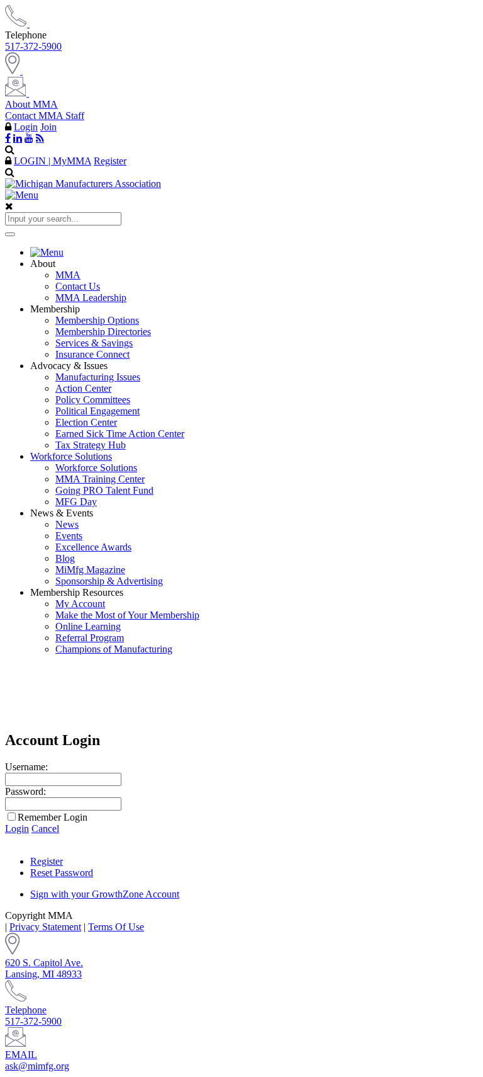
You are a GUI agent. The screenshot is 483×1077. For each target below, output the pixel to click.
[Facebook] (8, 138)
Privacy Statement (45, 926)
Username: (26, 766)
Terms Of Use (116, 926)
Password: (25, 791)
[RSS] (40, 138)
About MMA (31, 104)
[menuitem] (254, 252)
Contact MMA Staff (44, 115)
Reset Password (61, 872)
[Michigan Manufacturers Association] (83, 183)
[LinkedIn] (17, 138)
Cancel (45, 828)
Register (110, 161)
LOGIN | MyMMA (52, 161)
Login (26, 127)
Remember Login (52, 817)
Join (48, 127)
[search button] (10, 234)
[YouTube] (29, 138)
